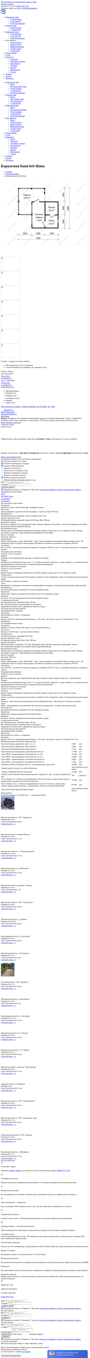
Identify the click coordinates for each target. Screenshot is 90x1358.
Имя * (3, 482)
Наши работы (11, 53)
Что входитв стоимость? (6, 377)
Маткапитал (15, 70)
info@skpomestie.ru (29, 8)
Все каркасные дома (18, 86)
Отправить (5, 1318)
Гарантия (14, 59)
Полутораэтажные (17, 23)
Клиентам (10, 137)
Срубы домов (15, 49)
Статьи (13, 72)
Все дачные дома (17, 99)
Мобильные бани (17, 47)
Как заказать (15, 64)
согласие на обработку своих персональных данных (60, 490)
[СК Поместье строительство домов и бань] (18, 2)
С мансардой (15, 21)
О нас (8, 55)
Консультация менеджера (11, 457)
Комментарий (6, 1332)
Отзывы (9, 74)
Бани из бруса (15, 45)
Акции (8, 76)
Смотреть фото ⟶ (8, 824)
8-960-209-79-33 (7, 1297)
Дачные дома (11, 26)
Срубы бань (15, 51)
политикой (26, 1352)
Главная (9, 172)
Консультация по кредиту (11, 423)
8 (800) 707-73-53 (22, 6)
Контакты (9, 78)
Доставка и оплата (17, 61)
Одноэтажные (16, 19)
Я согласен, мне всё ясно (11, 1356)
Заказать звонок (7, 4)
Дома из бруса (16, 42)
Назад (12, 84)
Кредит (13, 68)
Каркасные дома (12, 17)
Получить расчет (8, 487)
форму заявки (15, 1171)
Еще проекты (11, 118)
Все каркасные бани (18, 110)
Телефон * (5, 485)
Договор (13, 66)
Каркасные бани (12, 32)
